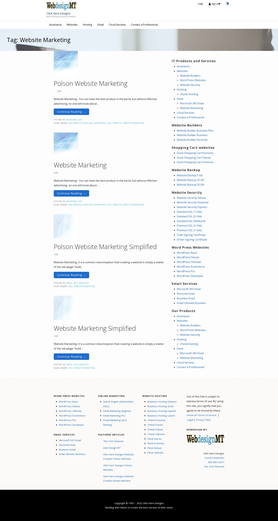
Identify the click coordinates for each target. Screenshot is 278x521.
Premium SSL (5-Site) (189, 225)
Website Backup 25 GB (190, 180)
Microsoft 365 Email (192, 103)
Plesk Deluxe (154, 448)
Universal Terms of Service (201, 415)
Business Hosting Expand (161, 410)
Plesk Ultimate (155, 452)
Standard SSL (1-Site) (189, 211)
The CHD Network (113, 441)
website (117, 123)
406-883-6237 (216, 462)
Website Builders (190, 75)
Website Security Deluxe (191, 198)
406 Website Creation (80, 123)
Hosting (87, 24)
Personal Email (186, 293)
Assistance (55, 24)
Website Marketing (133, 123)
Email (100, 24)
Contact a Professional (144, 24)
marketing (100, 123)
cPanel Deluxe (155, 429)
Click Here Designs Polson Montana (117, 467)
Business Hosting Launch (161, 415)
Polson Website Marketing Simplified (105, 246)
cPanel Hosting (189, 94)
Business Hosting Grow (160, 406)
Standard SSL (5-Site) (189, 216)
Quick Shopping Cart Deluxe (194, 157)
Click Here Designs (58, 13)
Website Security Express (192, 207)
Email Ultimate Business (191, 303)
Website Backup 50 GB (190, 184)
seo (109, 123)
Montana (71, 119)
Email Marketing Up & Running (115, 422)
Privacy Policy (203, 419)
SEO (80, 119)
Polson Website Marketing (90, 83)
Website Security (190, 85)
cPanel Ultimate (156, 434)
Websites (72, 24)
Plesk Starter (154, 438)
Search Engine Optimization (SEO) (118, 404)
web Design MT (112, 447)
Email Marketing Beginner (117, 410)
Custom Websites (214, 457)
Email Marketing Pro (114, 415)
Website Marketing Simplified (95, 328)
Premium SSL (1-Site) (189, 230)
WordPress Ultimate (189, 262)
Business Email (186, 298)
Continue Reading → (71, 112)
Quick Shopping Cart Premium (195, 162)
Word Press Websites (193, 80)
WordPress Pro (186, 271)
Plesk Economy (155, 443)
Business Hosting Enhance (162, 401)
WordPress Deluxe (188, 257)
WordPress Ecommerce (191, 266)
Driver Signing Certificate (192, 239)
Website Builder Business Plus (195, 130)
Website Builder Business (192, 135)
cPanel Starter (155, 424)
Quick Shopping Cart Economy (195, 153)
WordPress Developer (190, 276)
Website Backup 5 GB (190, 175)
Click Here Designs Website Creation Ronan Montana (118, 478)
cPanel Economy (156, 420)
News (69, 283)
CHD (59, 91)
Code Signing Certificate (191, 235)
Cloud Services (117, 24)
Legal (190, 419)
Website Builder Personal (192, 140)
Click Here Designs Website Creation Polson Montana (118, 456)
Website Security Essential (192, 202)
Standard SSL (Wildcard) (191, 221)
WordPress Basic (187, 253)
